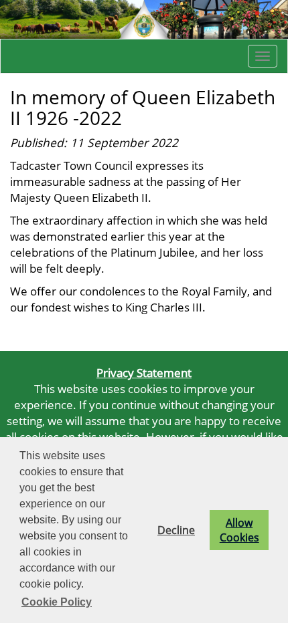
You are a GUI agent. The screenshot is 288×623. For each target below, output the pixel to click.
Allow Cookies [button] (239, 530)
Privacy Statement (144, 372)
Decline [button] (176, 530)
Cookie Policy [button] (56, 602)
